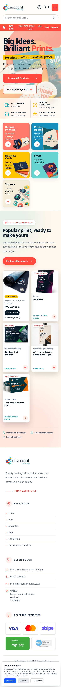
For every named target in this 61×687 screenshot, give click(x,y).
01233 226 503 (17, 576)
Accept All (10, 680)
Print (9, 519)
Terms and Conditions (18, 545)
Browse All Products (18, 78)
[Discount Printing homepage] (13, 7)
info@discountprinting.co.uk (25, 583)
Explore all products (17, 260)
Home (10, 513)
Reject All (23, 680)
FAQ (9, 532)
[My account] (39, 7)
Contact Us (13, 539)
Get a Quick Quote (17, 89)
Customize (37, 680)
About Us (12, 526)
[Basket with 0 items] (46, 7)
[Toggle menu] (55, 7)
